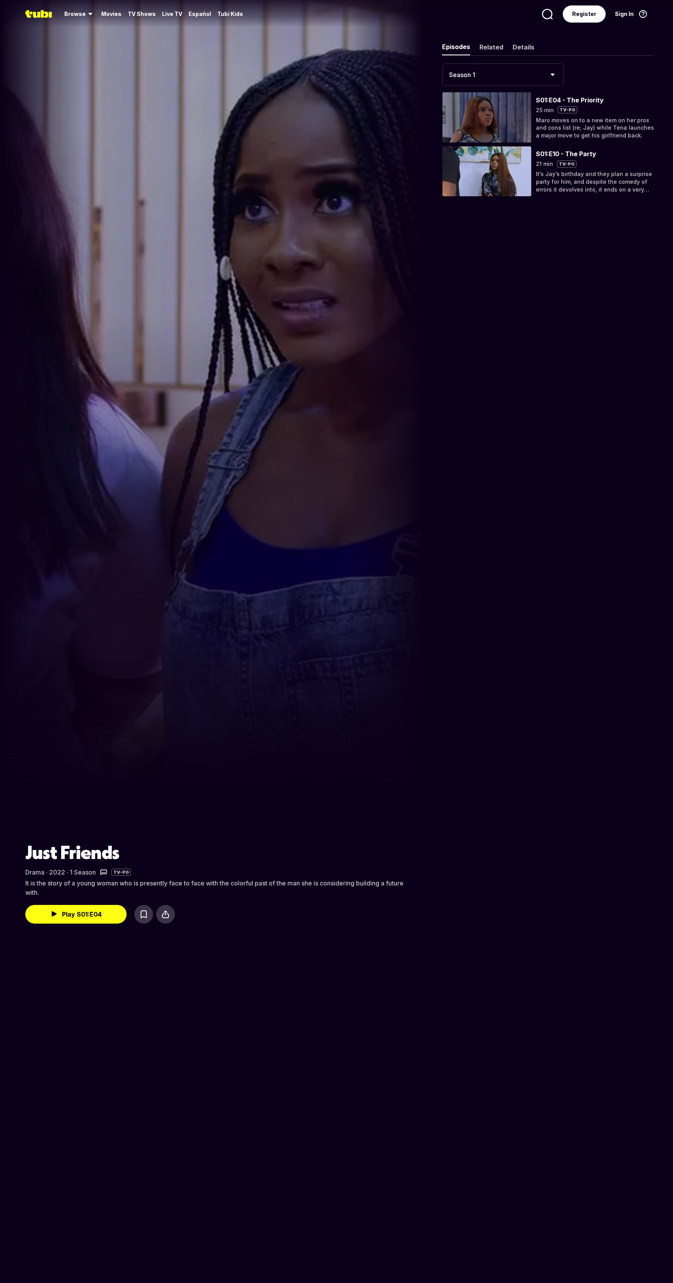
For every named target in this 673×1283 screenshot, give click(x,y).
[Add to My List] (143, 914)
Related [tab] (491, 47)
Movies (111, 14)
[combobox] (503, 75)
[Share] (165, 914)
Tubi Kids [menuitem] (230, 14)
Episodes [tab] (456, 47)
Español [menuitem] (200, 14)
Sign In (624, 14)
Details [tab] (523, 47)
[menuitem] (79, 14)
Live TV (172, 14)
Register (584, 14)
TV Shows (142, 14)
